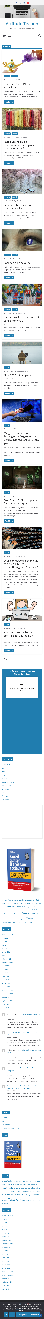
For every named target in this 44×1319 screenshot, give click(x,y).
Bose (33, 900)
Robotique (5, 789)
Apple (10, 900)
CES (37, 900)
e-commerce (30, 903)
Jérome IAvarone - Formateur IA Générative (22, 1086)
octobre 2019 (6, 997)
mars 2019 (5, 1008)
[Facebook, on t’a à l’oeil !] (22, 240)
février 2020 (6, 983)
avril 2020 (5, 976)
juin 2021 (5, 941)
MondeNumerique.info (22, 752)
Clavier (4, 903)
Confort (9, 903)
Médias (4, 779)
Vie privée (21, 922)
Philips (18, 910)
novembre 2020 (7, 955)
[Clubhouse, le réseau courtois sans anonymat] (22, 295)
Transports (6, 799)
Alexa (5, 900)
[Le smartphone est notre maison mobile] (22, 181)
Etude (3, 907)
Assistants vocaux (25, 900)
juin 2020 (5, 969)
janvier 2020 (6, 987)
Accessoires (6, 765)
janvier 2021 (6, 952)
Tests (30, 918)
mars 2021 (5, 948)
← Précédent (7, 659)
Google (28, 907)
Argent (16, 900)
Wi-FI (34, 922)
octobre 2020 (6, 959)
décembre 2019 (7, 990)
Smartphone (5, 919)
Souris (17, 919)
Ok (6, 1314)
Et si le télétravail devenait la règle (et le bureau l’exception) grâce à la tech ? (21, 564)
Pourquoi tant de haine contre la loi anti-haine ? (18, 634)
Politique (28, 910)
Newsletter (6, 1125)
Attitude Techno (22, 23)
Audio (4, 768)
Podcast (23, 910)
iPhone (13, 910)
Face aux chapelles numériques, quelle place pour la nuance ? (19, 145)
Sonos (12, 919)
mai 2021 (5, 945)
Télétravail (15, 922)
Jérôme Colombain (24, 80)
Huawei (33, 907)
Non (12, 1314)
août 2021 (5, 938)
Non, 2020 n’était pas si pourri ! (18, 376)
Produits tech (6, 785)
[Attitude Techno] (22, 7)
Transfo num (6, 922)
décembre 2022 (7, 935)
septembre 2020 (7, 962)
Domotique (23, 903)
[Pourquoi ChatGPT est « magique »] (22, 61)
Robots (34, 910)
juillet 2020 (6, 966)
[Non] (41, 1310)
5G (2, 900)
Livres (4, 775)
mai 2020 (5, 973)
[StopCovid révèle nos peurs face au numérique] (22, 477)
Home (4, 1121)
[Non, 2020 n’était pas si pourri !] (22, 353)
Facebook (10, 906)
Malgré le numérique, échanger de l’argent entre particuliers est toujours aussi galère (22, 438)
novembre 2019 (7, 994)
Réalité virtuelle (16, 913)
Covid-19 (15, 903)
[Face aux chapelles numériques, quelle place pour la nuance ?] (22, 119)
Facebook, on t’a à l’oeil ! (18, 263)
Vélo (30, 922)
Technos (14, 76)
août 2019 (5, 1004)
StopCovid (22, 919)
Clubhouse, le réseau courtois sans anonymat (22, 319)
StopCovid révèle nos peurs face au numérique (20, 501)
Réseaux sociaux (31, 913)
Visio (26, 922)
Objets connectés (8, 782)
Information (6, 910)
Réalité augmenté (6, 913)
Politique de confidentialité (11, 1128)
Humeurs (7, 134)
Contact (4, 1118)
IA (36, 907)
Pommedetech (12, 1068)
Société (7, 76)
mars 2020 (5, 980)
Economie (38, 903)
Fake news (20, 907)
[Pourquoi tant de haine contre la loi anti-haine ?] (22, 610)
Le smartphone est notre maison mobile (19, 206)
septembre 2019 (7, 1001)
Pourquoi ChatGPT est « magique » (17, 85)
